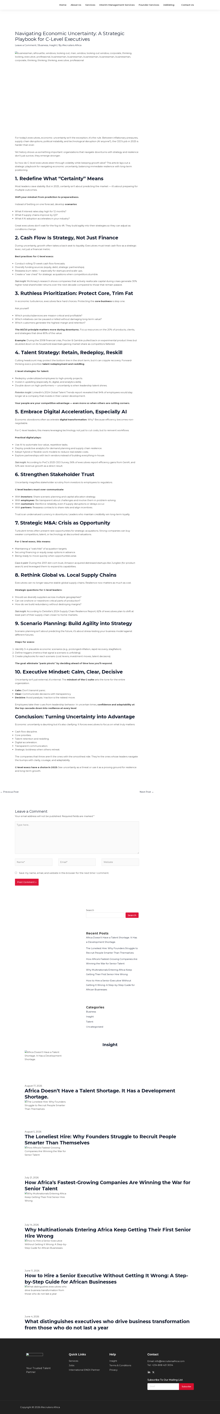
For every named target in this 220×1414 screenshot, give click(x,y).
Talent (89, 1021)
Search (90, 910)
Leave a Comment (25, 45)
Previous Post (9, 791)
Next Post (147, 791)
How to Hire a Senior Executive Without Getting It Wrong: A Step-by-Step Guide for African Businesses (110, 985)
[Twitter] (153, 1372)
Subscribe (186, 1386)
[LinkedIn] (148, 1372)
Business (43, 45)
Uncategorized (94, 1026)
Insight (53, 45)
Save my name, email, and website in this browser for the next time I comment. (64, 873)
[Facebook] (157, 1372)
